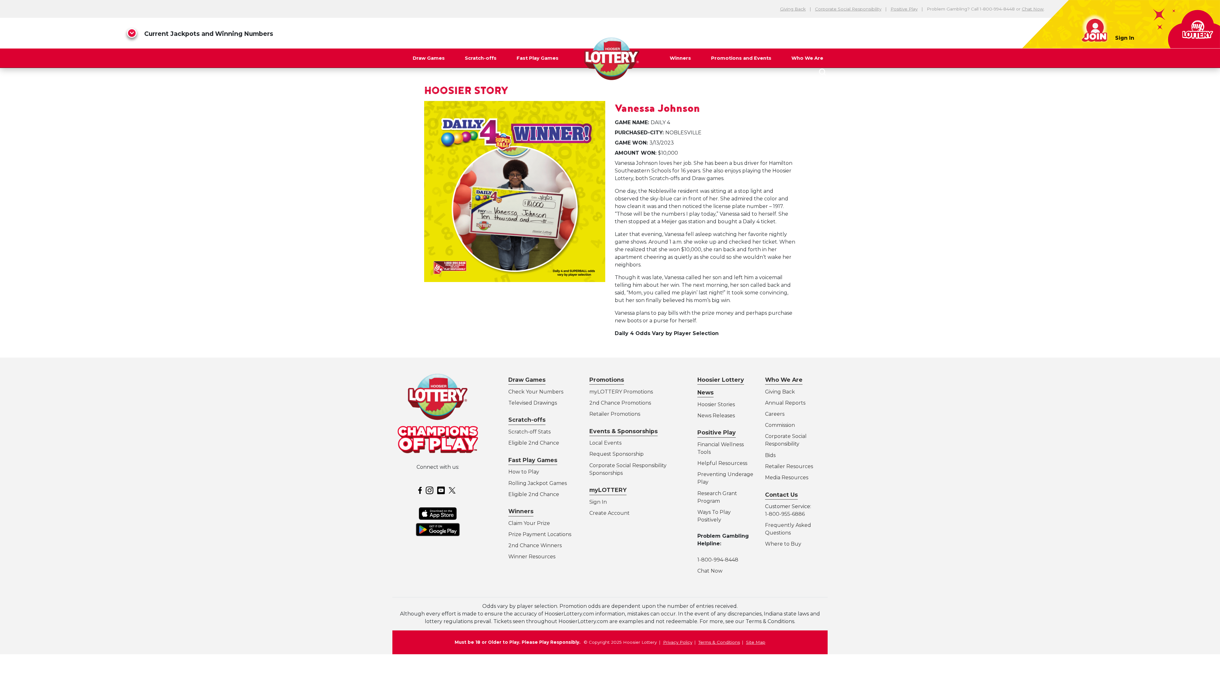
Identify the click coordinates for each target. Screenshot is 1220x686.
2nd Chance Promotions (620, 403)
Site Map (755, 642)
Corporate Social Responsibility (848, 8)
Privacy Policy (677, 642)
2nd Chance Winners (535, 545)
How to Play (523, 472)
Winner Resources (531, 557)
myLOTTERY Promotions (621, 392)
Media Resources (786, 477)
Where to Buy (783, 544)
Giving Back (793, 8)
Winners (680, 58)
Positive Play (904, 8)
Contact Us (781, 494)
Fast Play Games (538, 58)
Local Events (605, 443)
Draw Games (429, 58)
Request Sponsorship (616, 454)
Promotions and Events (741, 58)
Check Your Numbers (535, 392)
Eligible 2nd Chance (533, 443)
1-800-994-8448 (717, 560)
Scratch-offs (481, 58)
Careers (774, 414)
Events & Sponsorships (623, 431)
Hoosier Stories (716, 404)
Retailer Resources (789, 466)
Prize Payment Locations (539, 534)
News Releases (716, 416)
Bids (770, 455)
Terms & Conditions (719, 642)
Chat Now (1033, 8)
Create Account (609, 513)
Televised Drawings (532, 403)
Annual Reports (785, 403)
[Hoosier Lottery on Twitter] (453, 490)
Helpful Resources (721, 463)
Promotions (606, 379)
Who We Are (807, 58)
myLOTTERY (608, 490)
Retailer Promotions (614, 414)
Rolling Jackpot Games (537, 483)
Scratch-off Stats (529, 432)
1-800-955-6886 (785, 514)
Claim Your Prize (529, 523)
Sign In (1124, 38)
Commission (780, 425)
